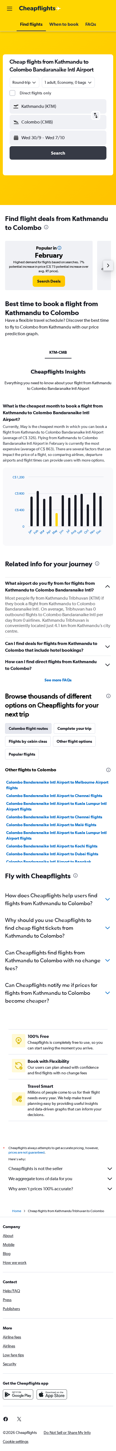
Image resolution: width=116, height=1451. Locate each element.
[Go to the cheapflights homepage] (40, 8)
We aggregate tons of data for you (40, 1178)
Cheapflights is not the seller (35, 1168)
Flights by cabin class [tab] (28, 741)
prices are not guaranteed (26, 1152)
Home (16, 1211)
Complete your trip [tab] (74, 728)
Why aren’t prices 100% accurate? (40, 1188)
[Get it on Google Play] (18, 1394)
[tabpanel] (58, 476)
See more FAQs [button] (58, 680)
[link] (49, 281)
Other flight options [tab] (74, 741)
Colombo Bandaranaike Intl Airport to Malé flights (51, 825)
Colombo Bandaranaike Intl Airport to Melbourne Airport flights (57, 785)
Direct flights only (35, 93)
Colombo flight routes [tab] (28, 728)
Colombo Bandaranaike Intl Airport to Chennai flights (54, 795)
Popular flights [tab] (22, 754)
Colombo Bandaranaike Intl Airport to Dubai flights (52, 854)
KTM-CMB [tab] (58, 352)
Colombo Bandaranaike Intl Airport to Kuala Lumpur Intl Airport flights (56, 806)
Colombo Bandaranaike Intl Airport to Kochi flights (51, 846)
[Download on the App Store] (52, 1394)
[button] (9, 9)
